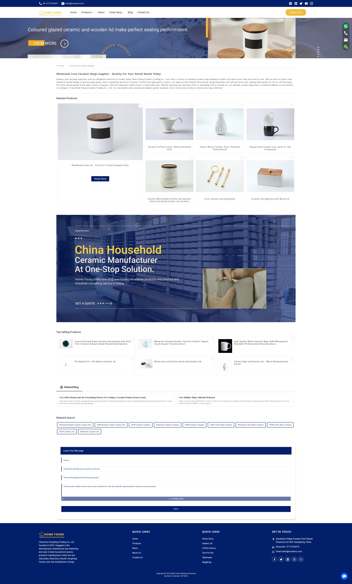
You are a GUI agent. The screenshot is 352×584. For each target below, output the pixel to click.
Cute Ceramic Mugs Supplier (81, 66)
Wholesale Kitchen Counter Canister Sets (75, 425)
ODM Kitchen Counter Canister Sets (111, 425)
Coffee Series (209, 548)
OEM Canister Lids (66, 432)
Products (136, 543)
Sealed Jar (207, 543)
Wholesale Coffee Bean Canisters (250, 425)
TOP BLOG (184, 576)
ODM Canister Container (194, 425)
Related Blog (71, 387)
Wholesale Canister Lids (89, 432)
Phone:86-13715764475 (287, 546)
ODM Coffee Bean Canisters (280, 425)
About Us (136, 552)
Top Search (168, 576)
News (135, 548)
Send (176, 509)
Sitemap (176, 576)
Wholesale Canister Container (167, 425)
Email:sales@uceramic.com (289, 551)
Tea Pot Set (207, 552)
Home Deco (208, 538)
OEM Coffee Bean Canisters (221, 425)
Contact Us (137, 557)
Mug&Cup (206, 562)
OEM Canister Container (140, 425)
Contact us (296, 12)
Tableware (207, 557)
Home (61, 66)
